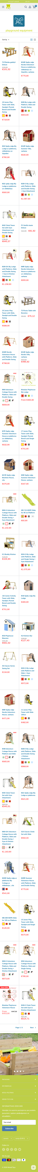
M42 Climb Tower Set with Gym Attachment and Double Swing (8, 229)
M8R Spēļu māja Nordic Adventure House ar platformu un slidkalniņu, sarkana (28, 271)
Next (32, 1027)
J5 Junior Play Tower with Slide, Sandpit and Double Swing (9, 314)
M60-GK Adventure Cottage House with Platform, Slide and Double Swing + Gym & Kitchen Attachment (9, 838)
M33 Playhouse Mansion (7, 637)
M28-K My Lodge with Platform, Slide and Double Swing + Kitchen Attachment (28, 753)
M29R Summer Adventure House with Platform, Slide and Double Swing (28, 881)
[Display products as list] (35, 40)
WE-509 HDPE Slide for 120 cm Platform (9, 919)
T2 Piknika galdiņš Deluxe (9, 63)
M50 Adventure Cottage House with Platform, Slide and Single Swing (28, 964)
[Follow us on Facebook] (3, 1149)
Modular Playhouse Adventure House (9, 1006)
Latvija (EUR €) (20, 1138)
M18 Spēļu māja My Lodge (28, 597)
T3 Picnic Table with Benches (28, 312)
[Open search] (26, 7)
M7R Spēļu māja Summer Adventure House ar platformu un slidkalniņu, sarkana (9, 436)
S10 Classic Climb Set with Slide (27, 833)
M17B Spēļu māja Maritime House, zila (8, 477)
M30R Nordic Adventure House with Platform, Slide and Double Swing (9, 355)
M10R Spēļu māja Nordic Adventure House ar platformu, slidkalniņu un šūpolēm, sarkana (28, 67)
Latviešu (5, 1138)
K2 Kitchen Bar (26, 636)
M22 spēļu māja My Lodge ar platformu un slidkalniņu (9, 186)
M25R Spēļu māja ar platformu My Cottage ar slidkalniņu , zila (9, 881)
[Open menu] (3, 7)
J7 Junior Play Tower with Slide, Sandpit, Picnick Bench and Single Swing (27, 436)
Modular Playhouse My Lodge (28, 391)
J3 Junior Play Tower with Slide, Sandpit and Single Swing (28, 923)
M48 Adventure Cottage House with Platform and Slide (9, 751)
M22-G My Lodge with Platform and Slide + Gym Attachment (27, 671)
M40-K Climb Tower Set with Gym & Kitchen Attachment (28, 1007)
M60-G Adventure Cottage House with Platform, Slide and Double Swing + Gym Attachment (9, 515)
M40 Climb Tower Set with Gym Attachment (8, 795)
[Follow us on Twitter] (7, 1149)
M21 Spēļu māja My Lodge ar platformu (28, 794)
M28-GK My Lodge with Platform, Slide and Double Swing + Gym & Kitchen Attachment (9, 271)
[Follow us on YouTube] (19, 1149)
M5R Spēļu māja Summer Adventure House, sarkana (28, 477)
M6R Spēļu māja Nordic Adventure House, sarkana (8, 712)
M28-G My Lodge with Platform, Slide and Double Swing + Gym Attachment (28, 187)
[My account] (30, 7)
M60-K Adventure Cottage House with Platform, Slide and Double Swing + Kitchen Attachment (9, 966)
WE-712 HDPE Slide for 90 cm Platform (28, 511)
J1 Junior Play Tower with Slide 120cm (27, 712)
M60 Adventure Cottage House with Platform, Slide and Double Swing (9, 393)
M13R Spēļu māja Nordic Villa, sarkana (27, 354)
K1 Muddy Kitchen (9, 554)
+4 (32, 516)
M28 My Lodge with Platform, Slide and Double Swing (28, 104)
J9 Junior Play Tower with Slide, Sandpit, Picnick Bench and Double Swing (9, 107)
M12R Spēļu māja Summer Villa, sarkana (27, 148)
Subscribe (9, 1128)
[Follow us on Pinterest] (15, 1149)
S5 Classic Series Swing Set (8, 667)
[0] (34, 7)
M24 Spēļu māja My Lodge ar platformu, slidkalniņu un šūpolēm (9, 149)
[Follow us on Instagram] (11, 1149)
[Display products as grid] (31, 40)
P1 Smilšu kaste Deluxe (27, 226)
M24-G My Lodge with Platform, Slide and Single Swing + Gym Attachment (28, 558)
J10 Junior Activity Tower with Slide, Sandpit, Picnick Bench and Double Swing (9, 600)
